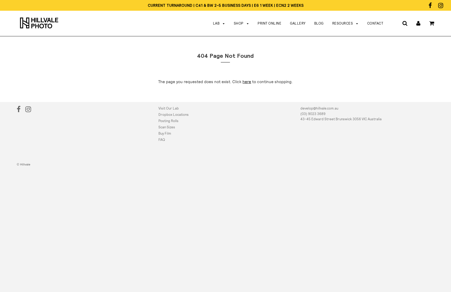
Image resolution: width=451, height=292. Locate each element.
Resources (343, 23)
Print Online (269, 23)
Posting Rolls (168, 121)
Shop (239, 23)
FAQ (161, 140)
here (246, 81)
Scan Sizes (166, 127)
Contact (375, 23)
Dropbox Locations (173, 114)
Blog (319, 23)
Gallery (298, 23)
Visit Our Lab (168, 108)
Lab (217, 23)
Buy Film (164, 133)
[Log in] (418, 23)
